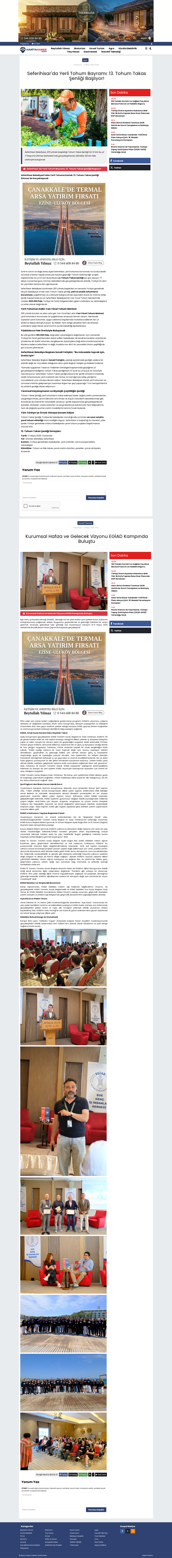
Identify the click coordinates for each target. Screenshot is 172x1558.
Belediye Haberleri (76, 1536)
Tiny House (73, 51)
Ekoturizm (79, 48)
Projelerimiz (24, 44)
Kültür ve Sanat (51, 1539)
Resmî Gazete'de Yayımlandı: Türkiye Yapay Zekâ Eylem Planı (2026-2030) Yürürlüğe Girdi (129, 149)
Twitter (117, 167)
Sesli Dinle (101, 462)
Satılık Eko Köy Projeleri (53, 1545)
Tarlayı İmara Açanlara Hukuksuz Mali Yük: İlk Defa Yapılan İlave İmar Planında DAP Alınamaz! (130, 113)
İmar (96, 1539)
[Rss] (133, 1531)
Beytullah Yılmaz (60, 48)
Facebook (118, 161)
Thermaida (74, 1545)
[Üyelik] (151, 44)
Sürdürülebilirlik (127, 48)
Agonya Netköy (100, 1545)
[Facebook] (122, 1531)
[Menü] (146, 48)
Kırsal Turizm (97, 48)
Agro (111, 48)
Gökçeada (24, 1548)
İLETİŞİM (37, 44)
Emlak (47, 1536)
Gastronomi (90, 51)
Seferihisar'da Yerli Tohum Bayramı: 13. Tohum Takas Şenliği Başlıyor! (64, 168)
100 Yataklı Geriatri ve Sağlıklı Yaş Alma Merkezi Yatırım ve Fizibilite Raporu (130, 102)
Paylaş (64, 462)
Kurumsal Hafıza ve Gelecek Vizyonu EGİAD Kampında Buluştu (59, 613)
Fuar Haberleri (100, 1536)
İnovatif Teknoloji (111, 51)
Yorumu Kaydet (96, 497)
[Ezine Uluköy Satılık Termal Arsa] (64, 225)
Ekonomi (23, 1539)
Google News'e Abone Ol (46, 462)
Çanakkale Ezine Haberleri (30, 1545)
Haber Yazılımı (147, 1555)
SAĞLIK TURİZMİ (75, 1542)
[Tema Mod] (150, 48)
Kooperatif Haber (51, 1542)
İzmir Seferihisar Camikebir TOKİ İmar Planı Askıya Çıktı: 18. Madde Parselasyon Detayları (129, 137)
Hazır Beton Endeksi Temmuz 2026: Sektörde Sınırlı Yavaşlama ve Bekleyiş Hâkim (129, 125)
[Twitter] (127, 1531)
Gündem (73, 1539)
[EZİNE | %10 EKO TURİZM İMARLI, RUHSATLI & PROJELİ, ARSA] (86, 20)
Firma (22, 1536)
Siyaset (23, 1542)
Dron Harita (99, 1542)
